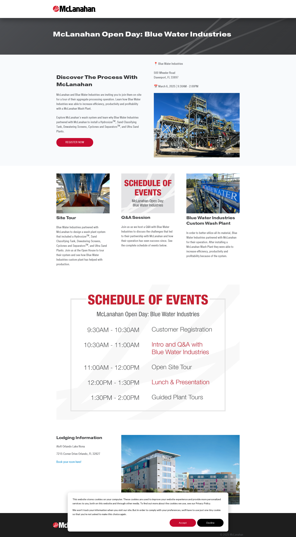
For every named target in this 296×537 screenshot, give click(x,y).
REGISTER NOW (74, 142)
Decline (210, 522)
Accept (183, 522)
